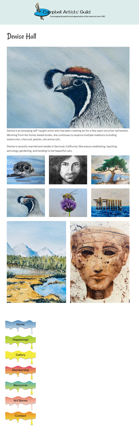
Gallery (20, 355)
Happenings (20, 339)
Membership (20, 370)
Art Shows (20, 400)
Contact (20, 415)
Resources (20, 385)
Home (20, 324)
